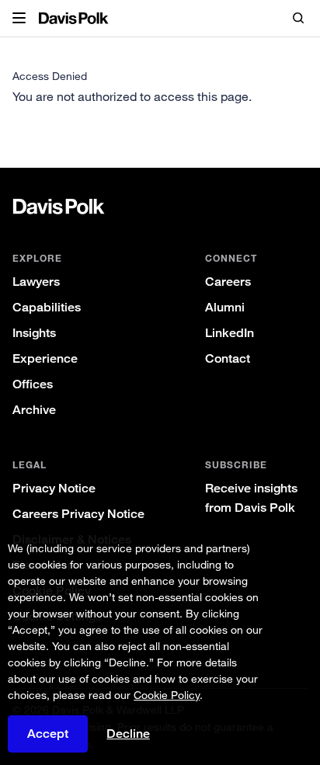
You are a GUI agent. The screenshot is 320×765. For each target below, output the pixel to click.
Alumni (225, 307)
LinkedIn (229, 332)
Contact (227, 358)
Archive (34, 409)
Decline (128, 734)
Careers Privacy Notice (78, 513)
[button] (19, 18)
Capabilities (46, 307)
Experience (45, 358)
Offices (32, 384)
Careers (228, 281)
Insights (34, 332)
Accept (47, 733)
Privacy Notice (54, 488)
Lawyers (36, 281)
